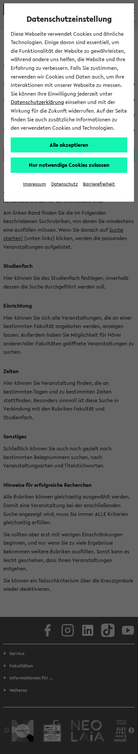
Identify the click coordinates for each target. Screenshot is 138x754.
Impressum (34, 184)
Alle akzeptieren (69, 144)
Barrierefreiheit (99, 184)
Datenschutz (64, 184)
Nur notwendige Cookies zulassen (69, 165)
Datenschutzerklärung (37, 102)
